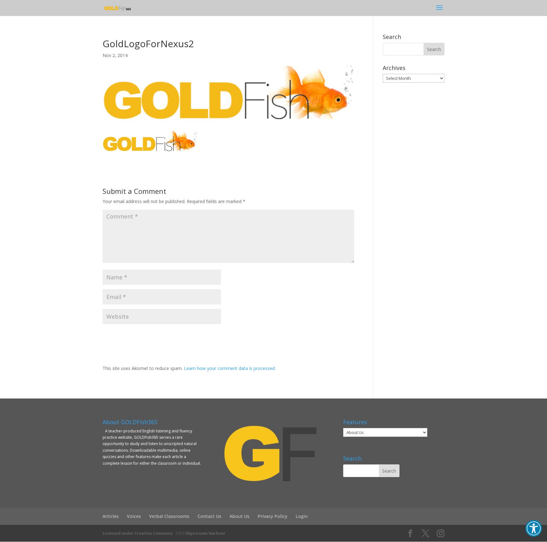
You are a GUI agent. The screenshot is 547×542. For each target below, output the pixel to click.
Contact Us (209, 516)
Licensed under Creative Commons (138, 533)
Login (302, 516)
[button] (533, 528)
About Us (239, 516)
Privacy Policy (272, 516)
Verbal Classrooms (169, 516)
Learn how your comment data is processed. (230, 368)
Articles (111, 516)
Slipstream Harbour (205, 533)
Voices (134, 516)
